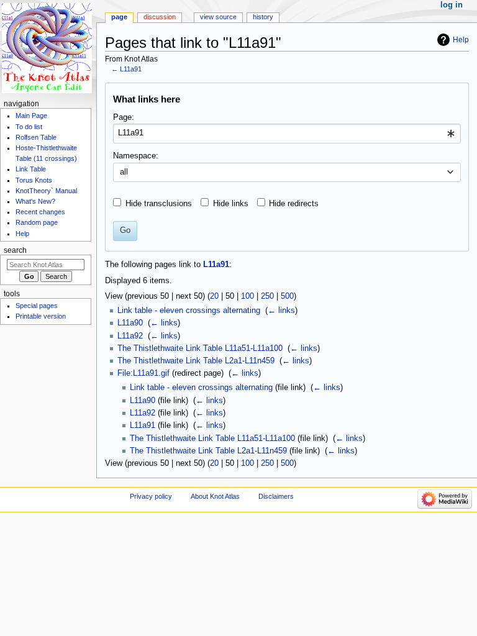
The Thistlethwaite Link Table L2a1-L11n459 (196, 361)
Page (119, 16)
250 (267, 296)
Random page (37, 222)
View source (218, 16)
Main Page (31, 115)
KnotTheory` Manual (46, 190)
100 (247, 296)
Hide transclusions (158, 203)
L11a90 (130, 323)
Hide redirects (294, 203)
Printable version (41, 316)
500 (287, 296)
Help (461, 39)
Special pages (37, 305)
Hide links (230, 203)
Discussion (159, 16)
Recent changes (40, 212)
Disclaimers (276, 496)
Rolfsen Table (36, 137)
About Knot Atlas (215, 496)
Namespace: (135, 156)
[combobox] (286, 133)
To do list (29, 126)
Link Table (31, 169)
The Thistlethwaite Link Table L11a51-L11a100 (200, 348)
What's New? (35, 201)
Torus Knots (34, 180)
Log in (451, 5)
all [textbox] (124, 172)
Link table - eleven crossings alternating (188, 310)
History (263, 16)
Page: (123, 117)
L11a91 (131, 69)
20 (214, 296)
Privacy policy (151, 496)
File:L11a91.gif (143, 373)
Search (15, 250)
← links (281, 310)
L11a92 (130, 336)
